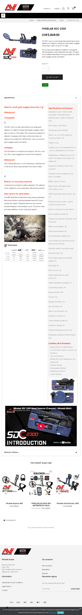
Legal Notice (6, 586)
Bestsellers (46, 569)
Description (9, 98)
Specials (45, 573)
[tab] (41, 98)
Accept (60, 612)
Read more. (52, 612)
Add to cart (53, 77)
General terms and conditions (12, 582)
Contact (4, 590)
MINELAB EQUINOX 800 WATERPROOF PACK (41, 505)
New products (47, 566)
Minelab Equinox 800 (14, 503)
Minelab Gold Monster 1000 (68, 503)
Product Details (11, 452)
